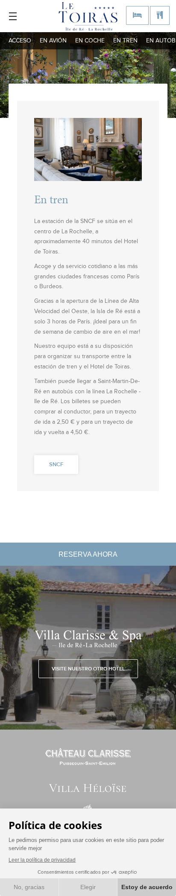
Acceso (20, 41)
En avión (53, 41)
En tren (125, 41)
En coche (90, 41)
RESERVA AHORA (88, 554)
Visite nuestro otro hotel (88, 669)
